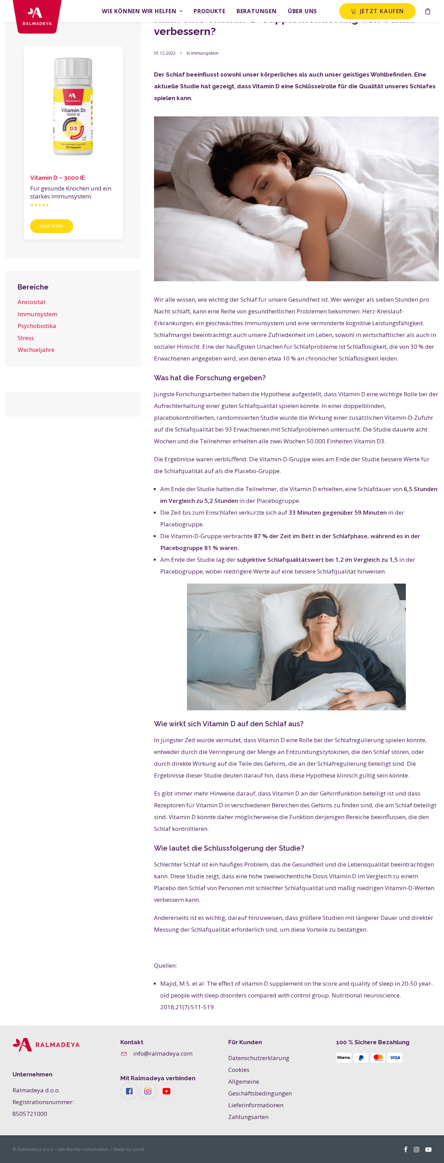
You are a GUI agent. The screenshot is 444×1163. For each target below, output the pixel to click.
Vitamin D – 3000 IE (57, 177)
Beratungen (257, 11)
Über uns (302, 11)
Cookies (238, 1070)
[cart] (428, 11)
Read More (51, 226)
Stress (26, 338)
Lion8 (138, 1149)
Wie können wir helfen (139, 11)
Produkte (209, 11)
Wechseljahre (36, 350)
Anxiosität (31, 302)
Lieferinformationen (255, 1105)
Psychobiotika (37, 326)
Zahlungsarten (248, 1117)
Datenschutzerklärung (258, 1058)
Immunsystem (37, 314)
